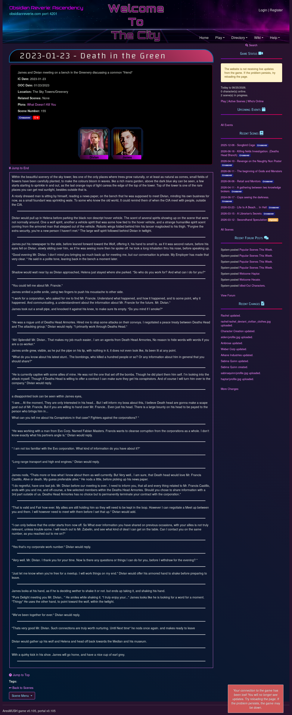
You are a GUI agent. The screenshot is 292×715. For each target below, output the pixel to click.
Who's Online (256, 101)
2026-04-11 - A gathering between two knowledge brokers (251, 189)
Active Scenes (236, 101)
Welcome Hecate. (250, 279)
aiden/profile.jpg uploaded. (237, 337)
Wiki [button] (257, 37)
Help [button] (273, 37)
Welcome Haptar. (249, 273)
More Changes (229, 389)
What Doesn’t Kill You (41, 104)
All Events (227, 125)
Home (204, 37)
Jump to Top (21, 675)
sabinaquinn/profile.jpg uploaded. (241, 373)
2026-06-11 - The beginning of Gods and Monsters (251, 171)
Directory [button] (238, 37)
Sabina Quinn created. (234, 367)
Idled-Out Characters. (252, 285)
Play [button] (218, 37)
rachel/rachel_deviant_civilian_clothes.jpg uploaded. (246, 323)
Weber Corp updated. (234, 349)
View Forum (228, 295)
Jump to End (20, 168)
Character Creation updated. (238, 331)
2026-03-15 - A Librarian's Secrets (241, 213)
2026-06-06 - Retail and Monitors (241, 181)
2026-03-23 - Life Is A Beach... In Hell (244, 207)
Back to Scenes (22, 687)
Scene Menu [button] (20, 695)
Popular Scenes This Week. (256, 250)
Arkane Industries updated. (237, 355)
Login (263, 9)
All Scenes (227, 229)
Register (276, 9)
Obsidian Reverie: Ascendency (46, 7)
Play (223, 101)
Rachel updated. (231, 315)
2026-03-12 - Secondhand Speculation (244, 220)
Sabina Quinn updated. (235, 361)
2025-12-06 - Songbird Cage (238, 145)
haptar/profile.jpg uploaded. (237, 379)
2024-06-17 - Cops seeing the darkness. (245, 197)
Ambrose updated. (232, 343)
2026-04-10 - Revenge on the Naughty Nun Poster (251, 161)
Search (252, 45)
